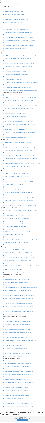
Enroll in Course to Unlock (22, 419)
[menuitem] (0, 2)
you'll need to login (27, 418)
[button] (0, 1)
